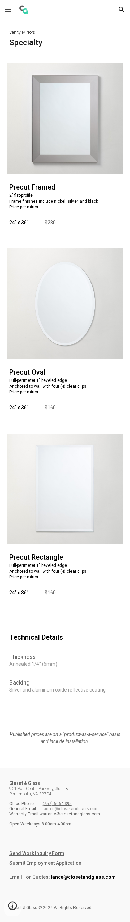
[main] (65, 37)
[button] (8, 9)
